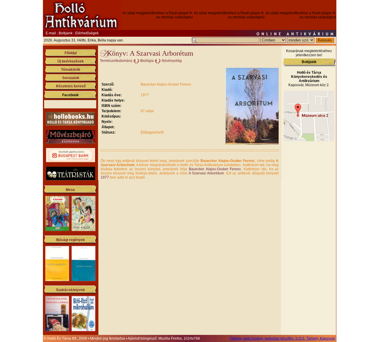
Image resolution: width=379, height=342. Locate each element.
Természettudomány (116, 61)
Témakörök (70, 70)
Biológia (147, 61)
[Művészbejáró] (70, 142)
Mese (70, 190)
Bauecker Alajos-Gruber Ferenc (215, 169)
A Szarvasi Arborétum (206, 173)
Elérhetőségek (87, 33)
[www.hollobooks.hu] (70, 124)
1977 (105, 177)
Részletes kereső (71, 86)
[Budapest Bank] (70, 161)
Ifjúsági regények (70, 240)
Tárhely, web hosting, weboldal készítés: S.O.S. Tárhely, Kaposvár (282, 338)
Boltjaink (66, 33)
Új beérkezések (70, 61)
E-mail (51, 33)
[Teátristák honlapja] (70, 179)
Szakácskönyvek (70, 290)
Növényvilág (172, 61)
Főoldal (71, 53)
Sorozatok (70, 78)
